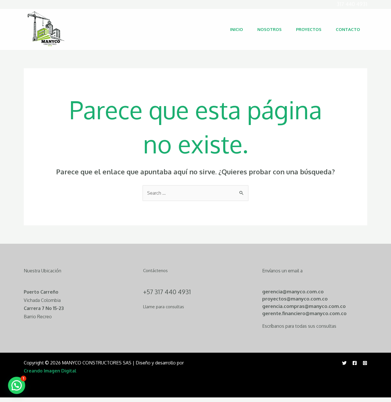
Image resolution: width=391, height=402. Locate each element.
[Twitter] (344, 363)
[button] (16, 385)
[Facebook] (354, 363)
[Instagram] (365, 363)
